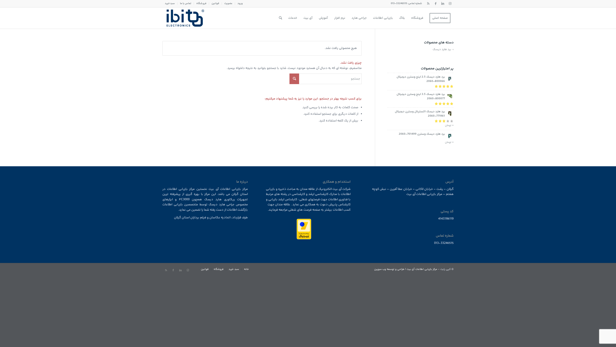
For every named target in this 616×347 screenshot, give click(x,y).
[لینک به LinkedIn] (442, 3)
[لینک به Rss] (428, 3)
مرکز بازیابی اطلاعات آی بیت (422, 269)
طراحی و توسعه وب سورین (389, 269)
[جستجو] (280, 18)
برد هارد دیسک (442, 49)
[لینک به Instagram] (450, 3)
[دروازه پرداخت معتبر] (304, 238)
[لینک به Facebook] (435, 3)
